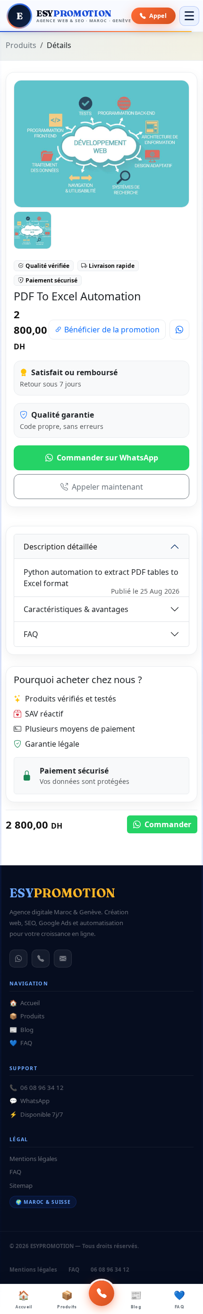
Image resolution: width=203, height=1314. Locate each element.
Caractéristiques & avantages (76, 609)
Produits (66, 1299)
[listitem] (32, 230)
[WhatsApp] (18, 958)
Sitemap (21, 1185)
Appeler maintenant (107, 487)
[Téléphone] (41, 958)
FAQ (179, 1299)
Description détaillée (60, 546)
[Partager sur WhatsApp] (179, 329)
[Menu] (189, 16)
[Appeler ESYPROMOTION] (101, 1293)
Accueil (24, 1299)
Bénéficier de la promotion (111, 329)
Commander (167, 824)
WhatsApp (29, 1100)
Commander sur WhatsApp (107, 457)
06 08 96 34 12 (36, 1087)
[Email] (63, 958)
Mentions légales (33, 1158)
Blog (136, 1299)
